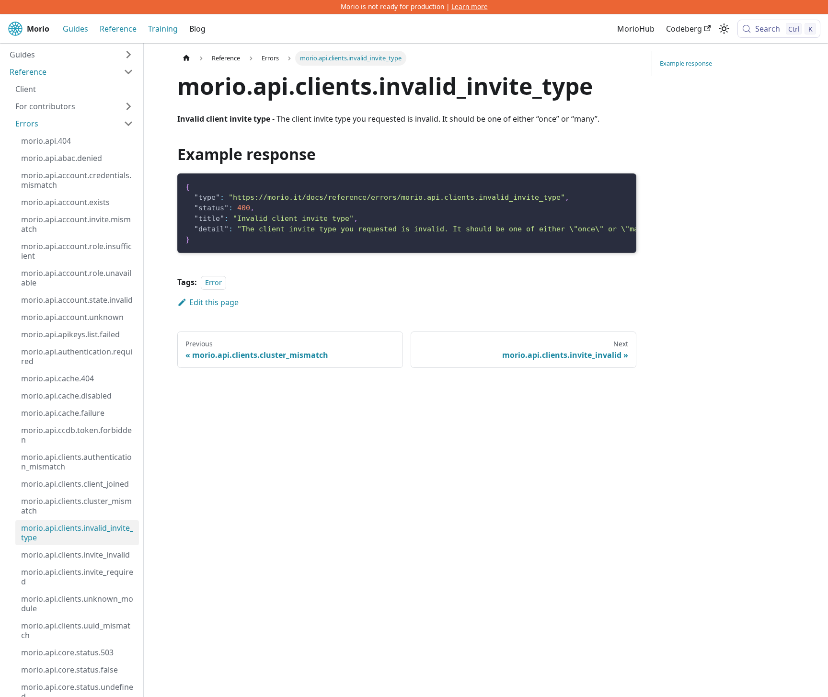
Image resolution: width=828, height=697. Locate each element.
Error (213, 282)
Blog (197, 28)
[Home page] (186, 58)
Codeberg (684, 28)
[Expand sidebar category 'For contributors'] (128, 106)
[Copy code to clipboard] (624, 186)
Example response (686, 63)
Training (163, 28)
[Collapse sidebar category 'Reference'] (128, 72)
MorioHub (636, 28)
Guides (75, 28)
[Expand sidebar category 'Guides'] (128, 54)
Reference (118, 28)
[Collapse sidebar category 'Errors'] (128, 123)
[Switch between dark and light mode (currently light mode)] (724, 28)
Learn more (469, 6)
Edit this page (214, 302)
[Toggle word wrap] (606, 186)
